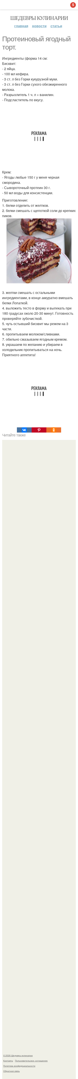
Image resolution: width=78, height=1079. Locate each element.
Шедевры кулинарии (39, 17)
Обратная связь (11, 1071)
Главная (21, 25)
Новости (39, 25)
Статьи (56, 25)
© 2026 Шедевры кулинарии (18, 1055)
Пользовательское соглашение (31, 1060)
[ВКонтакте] (24, 430)
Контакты (8, 1060)
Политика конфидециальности (19, 1065)
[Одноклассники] (53, 430)
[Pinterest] (39, 430)
